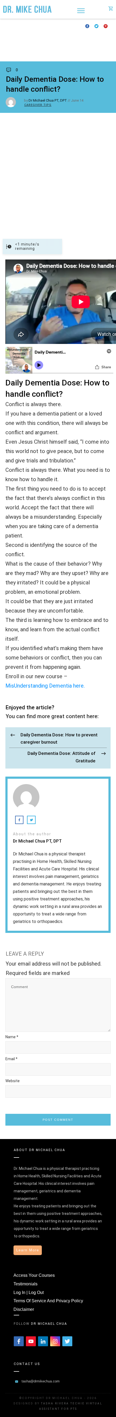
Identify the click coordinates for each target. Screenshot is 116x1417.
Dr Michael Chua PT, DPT (48, 100)
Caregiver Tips (38, 105)
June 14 (77, 100)
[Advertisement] (58, 173)
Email (11, 1059)
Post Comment (58, 1119)
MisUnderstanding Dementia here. (45, 685)
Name (11, 1037)
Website (12, 1081)
